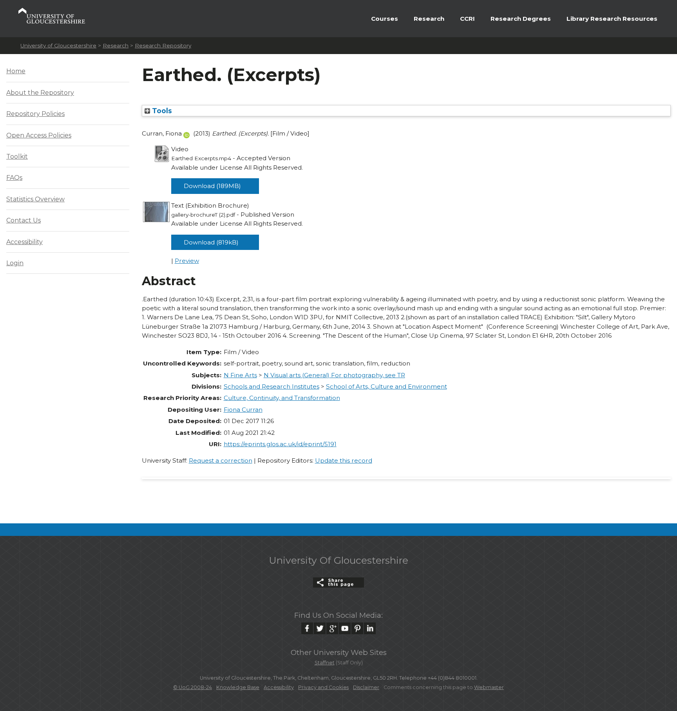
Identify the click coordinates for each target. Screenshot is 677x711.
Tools (161, 111)
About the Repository (40, 92)
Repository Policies (35, 114)
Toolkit (17, 156)
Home (15, 71)
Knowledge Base (237, 687)
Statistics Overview (35, 199)
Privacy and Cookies (323, 687)
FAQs (14, 177)
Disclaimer (366, 687)
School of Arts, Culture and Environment (386, 386)
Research (429, 18)
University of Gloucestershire (58, 45)
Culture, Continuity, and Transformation (282, 398)
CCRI (467, 18)
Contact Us (23, 220)
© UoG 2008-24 (192, 687)
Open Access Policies (38, 135)
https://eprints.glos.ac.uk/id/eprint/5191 (280, 444)
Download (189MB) (212, 186)
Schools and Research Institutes (271, 386)
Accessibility (24, 242)
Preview (187, 260)
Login (15, 263)
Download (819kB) (211, 242)
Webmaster (489, 687)
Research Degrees (521, 18)
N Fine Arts (240, 375)
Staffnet (325, 663)
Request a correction (220, 460)
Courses (384, 18)
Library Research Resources (612, 18)
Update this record (343, 460)
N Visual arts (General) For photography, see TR (334, 375)
